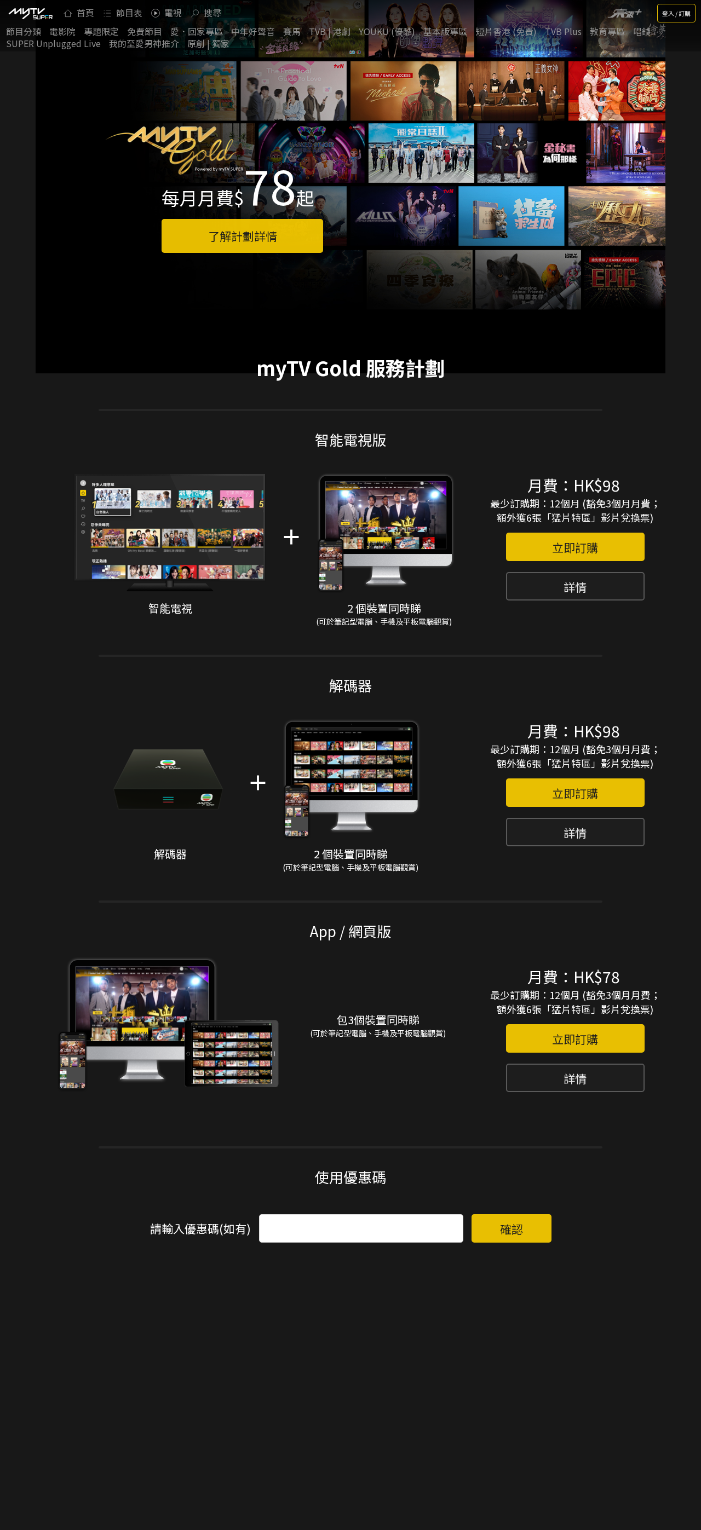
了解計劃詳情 (242, 236)
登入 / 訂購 (676, 13)
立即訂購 (575, 547)
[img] (30, 13)
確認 (511, 1229)
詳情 (575, 587)
